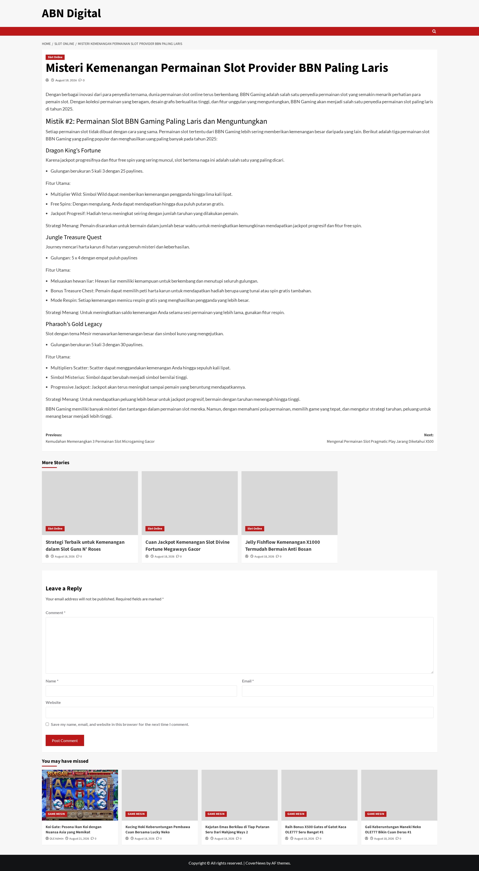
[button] (434, 31)
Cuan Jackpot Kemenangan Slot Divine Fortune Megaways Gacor (187, 546)
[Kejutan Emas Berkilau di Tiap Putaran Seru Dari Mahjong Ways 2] (240, 795)
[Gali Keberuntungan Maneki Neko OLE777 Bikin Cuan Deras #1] (399, 795)
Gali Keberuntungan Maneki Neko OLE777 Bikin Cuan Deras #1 (393, 829)
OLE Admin (57, 839)
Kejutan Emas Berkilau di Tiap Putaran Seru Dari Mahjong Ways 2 (237, 829)
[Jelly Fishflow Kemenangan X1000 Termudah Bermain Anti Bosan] (289, 503)
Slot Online (55, 57)
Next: (380, 438)
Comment (55, 612)
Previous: (100, 438)
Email (248, 680)
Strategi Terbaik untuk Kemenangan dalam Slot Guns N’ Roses (85, 546)
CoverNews (255, 863)
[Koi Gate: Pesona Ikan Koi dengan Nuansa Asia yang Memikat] (80, 795)
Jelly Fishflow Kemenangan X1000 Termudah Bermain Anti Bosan (282, 546)
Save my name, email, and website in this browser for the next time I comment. (120, 724)
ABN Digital (71, 13)
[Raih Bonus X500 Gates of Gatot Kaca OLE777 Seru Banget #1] (319, 795)
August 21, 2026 (79, 839)
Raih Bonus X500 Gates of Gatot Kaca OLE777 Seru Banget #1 (315, 829)
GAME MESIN (56, 814)
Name (52, 680)
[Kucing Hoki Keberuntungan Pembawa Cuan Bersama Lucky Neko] (160, 795)
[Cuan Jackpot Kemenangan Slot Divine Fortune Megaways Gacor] (190, 503)
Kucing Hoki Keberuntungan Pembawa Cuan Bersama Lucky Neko (157, 829)
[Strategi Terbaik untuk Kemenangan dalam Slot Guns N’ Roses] (90, 503)
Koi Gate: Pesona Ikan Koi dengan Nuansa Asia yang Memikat (74, 829)
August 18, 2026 (66, 80)
